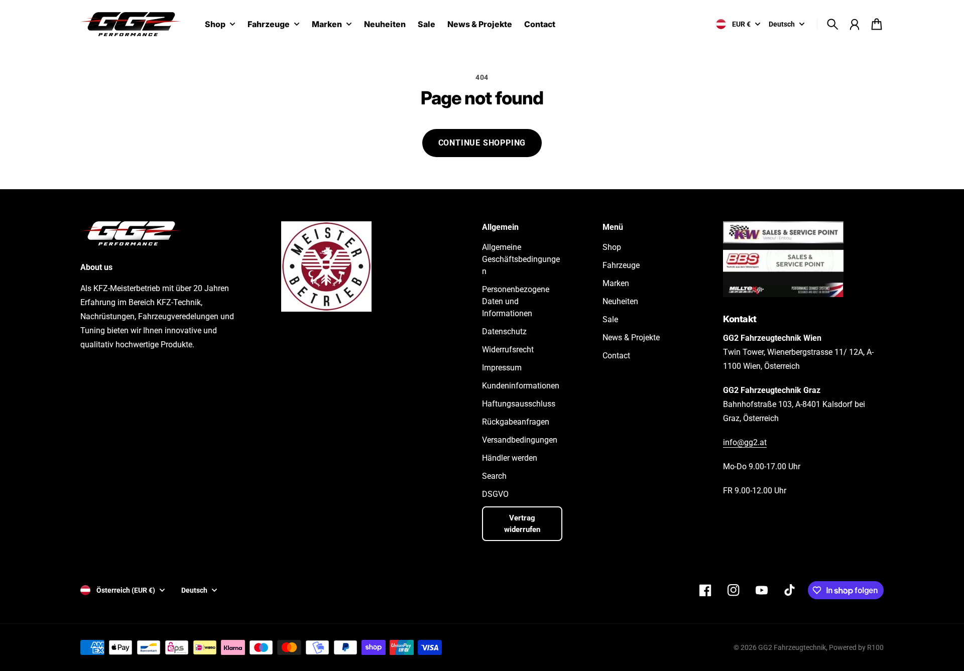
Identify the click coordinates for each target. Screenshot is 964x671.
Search (494, 476)
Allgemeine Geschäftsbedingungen (521, 259)
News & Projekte (631, 337)
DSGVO (495, 494)
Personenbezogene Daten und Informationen (515, 301)
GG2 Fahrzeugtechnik (792, 647)
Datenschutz (504, 331)
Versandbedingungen (519, 440)
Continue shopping (482, 143)
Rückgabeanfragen (515, 422)
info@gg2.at (745, 442)
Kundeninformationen (520, 385)
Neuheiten (620, 301)
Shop (215, 24)
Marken (327, 24)
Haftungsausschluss (518, 404)
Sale (610, 319)
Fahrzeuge (269, 24)
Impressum (502, 367)
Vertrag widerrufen (522, 523)
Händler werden (509, 458)
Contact (616, 355)
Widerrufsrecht (508, 349)
